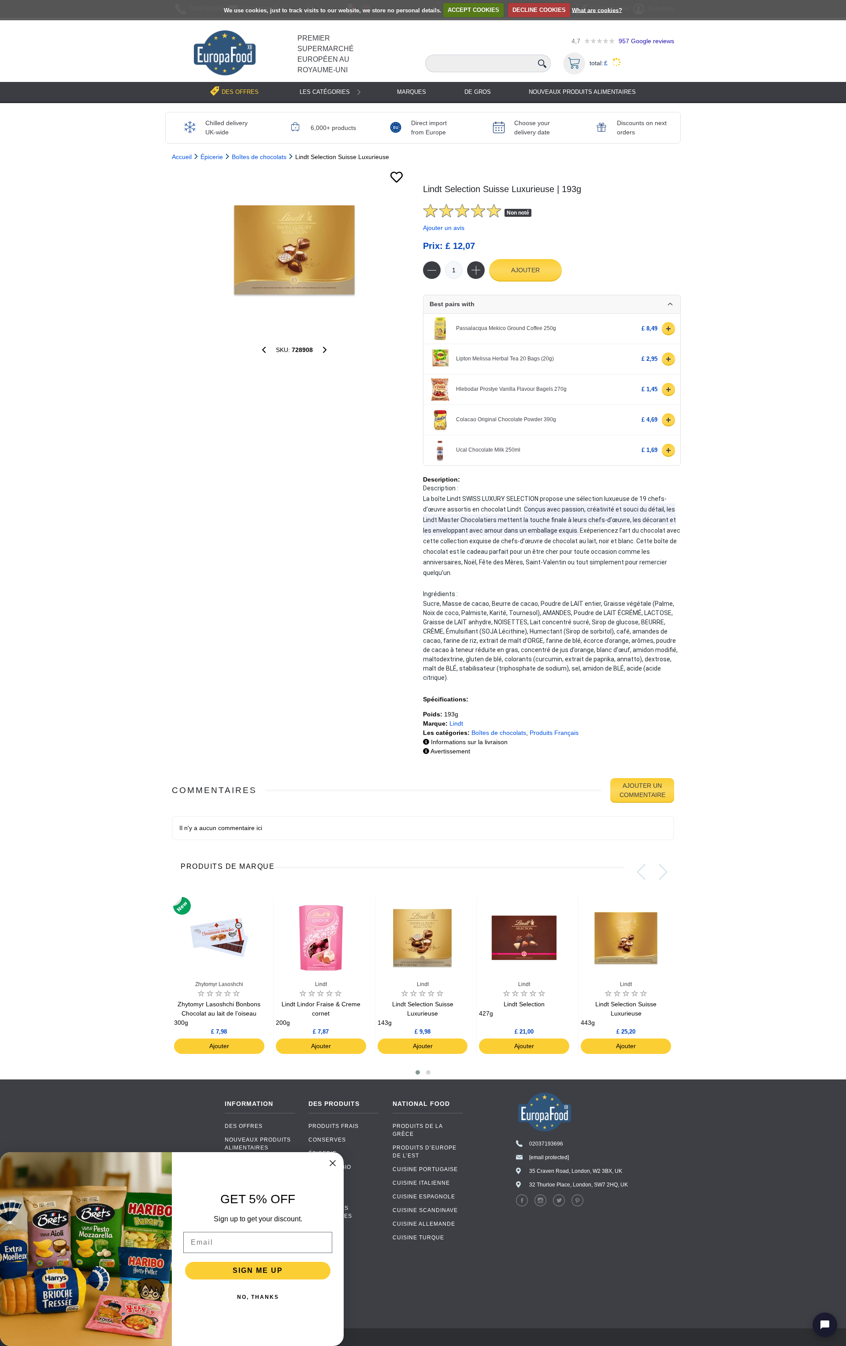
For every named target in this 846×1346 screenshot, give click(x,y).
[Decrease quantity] (432, 270)
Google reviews (646, 40)
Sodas (318, 1181)
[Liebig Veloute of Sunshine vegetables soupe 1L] (264, 350)
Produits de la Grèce (417, 1130)
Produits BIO (329, 1167)
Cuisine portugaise (425, 1169)
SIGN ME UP (258, 1270)
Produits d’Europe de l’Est (424, 1152)
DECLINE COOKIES (539, 10)
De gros (477, 92)
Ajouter (525, 270)
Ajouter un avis (443, 227)
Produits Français (554, 732)
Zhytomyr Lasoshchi (219, 984)
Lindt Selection (512, 1009)
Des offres (244, 1126)
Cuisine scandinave (425, 1210)
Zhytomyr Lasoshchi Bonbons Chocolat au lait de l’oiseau (217, 1013)
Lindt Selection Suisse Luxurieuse (415, 1013)
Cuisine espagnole (424, 1197)
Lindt (456, 723)
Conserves (327, 1140)
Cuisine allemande (424, 1224)
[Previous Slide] (641, 872)
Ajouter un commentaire (642, 790)
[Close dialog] (332, 1163)
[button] (417, 1072)
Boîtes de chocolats (498, 732)
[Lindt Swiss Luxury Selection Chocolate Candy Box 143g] (324, 350)
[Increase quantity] (476, 270)
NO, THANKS (258, 1297)
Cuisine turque (418, 1238)
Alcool (320, 1194)
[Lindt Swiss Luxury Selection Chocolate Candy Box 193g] (294, 250)
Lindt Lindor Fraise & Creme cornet (318, 1013)
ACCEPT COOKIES (473, 10)
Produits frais (333, 1126)
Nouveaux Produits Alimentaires (582, 92)
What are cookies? (597, 10)
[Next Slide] (663, 872)
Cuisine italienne (421, 1183)
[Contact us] (825, 1325)
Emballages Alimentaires (330, 1212)
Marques (411, 92)
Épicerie (322, 1153)
